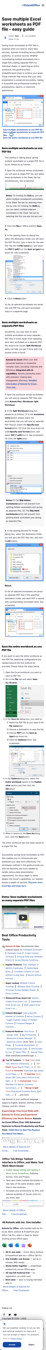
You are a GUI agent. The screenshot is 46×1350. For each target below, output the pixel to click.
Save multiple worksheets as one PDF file (23, 129)
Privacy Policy (16, 1338)
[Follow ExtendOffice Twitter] (9, 1314)
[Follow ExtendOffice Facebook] (4, 1314)
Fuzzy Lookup (12, 993)
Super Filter (21, 1052)
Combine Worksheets (25, 1045)
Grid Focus (29, 1031)
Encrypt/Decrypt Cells (17, 1048)
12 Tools (28, 1060)
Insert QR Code (13, 1077)
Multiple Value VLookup (28, 986)
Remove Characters (20, 1063)
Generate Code (14, 953)
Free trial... (12, 387)
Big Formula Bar (29, 1035)
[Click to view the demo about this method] (10, 135)
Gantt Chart (23, 1067)
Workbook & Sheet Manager (20, 1038)
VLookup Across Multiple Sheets (21, 990)
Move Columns (34, 1016)
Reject (31, 1344)
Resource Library (14, 1041)
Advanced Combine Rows (24, 1091)
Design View (12, 1035)
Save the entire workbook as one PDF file (22, 137)
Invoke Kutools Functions (26, 960)
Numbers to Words (15, 1084)
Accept (12, 1344)
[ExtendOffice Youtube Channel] (15, 1314)
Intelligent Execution (32, 949)
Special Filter (37, 1052)
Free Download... (21, 1150)
